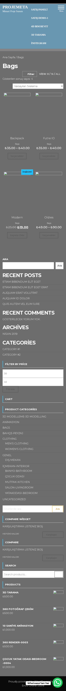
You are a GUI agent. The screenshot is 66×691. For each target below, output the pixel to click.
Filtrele (10, 389)
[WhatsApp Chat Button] (57, 683)
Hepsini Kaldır (11, 533)
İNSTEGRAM (38, 43)
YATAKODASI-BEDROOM (21, 493)
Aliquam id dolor (16, 298)
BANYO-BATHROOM (18, 470)
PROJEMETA (15, 7)
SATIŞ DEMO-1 (39, 18)
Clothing (10, 438)
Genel (7, 455)
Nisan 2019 (10, 333)
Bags (17, 144)
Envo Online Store (33, 685)
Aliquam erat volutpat (20, 292)
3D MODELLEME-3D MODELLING (24, 416)
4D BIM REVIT (39, 26)
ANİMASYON (11, 422)
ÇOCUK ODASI (14, 476)
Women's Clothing (19, 449)
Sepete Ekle (17, 235)
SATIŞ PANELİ (39, 9)
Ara (5, 259)
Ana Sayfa (9, 57)
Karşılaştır (51, 534)
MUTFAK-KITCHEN (17, 482)
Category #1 (11, 349)
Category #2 (11, 354)
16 (52, 73)
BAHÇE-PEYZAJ (13, 433)
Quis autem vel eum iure (21, 303)
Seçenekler (17, 156)
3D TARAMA (38, 34)
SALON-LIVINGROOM (19, 487)
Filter (31, 74)
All (58, 73)
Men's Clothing (16, 443)
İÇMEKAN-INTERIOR (16, 466)
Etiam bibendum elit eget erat (25, 287)
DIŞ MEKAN (12, 460)
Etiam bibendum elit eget (22, 281)
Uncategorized (14, 499)
